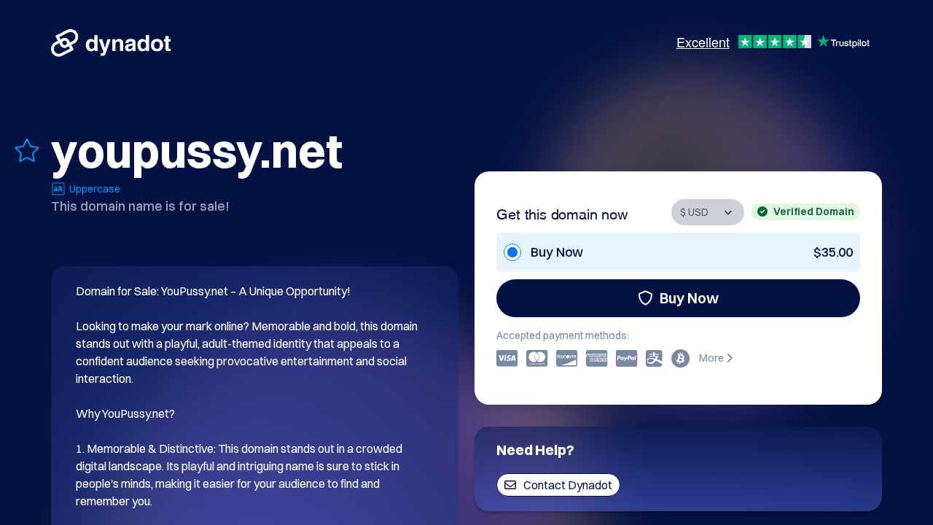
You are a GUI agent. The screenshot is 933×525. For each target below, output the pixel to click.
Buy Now (689, 298)
